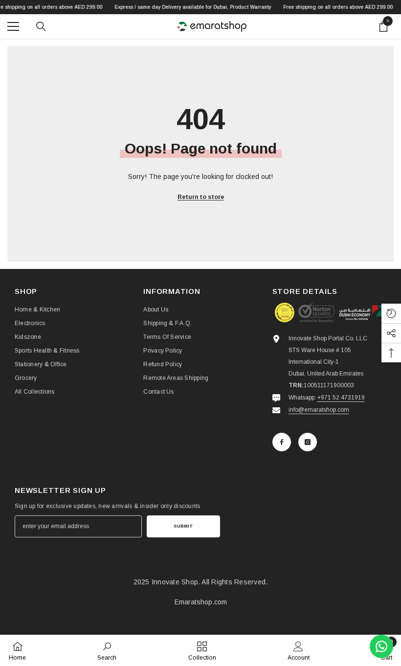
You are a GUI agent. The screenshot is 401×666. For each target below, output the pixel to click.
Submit (183, 526)
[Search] (41, 26)
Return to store (201, 197)
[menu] (13, 26)
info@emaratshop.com (319, 409)
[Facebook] (281, 442)
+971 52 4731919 (341, 397)
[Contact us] (381, 646)
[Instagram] (307, 442)
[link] (106, 650)
